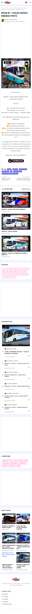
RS (27, 274)
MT (18, 271)
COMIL (20, 460)
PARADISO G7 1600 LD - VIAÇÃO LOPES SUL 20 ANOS (17, 364)
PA (22, 271)
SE (7, 277)
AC (3, 269)
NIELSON (5, 466)
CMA (16, 460)
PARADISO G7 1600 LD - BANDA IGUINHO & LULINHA (16, 408)
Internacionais (7, 604)
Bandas (5, 594)
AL (7, 269)
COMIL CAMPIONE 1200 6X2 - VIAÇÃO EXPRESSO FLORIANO (17, 352)
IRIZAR (9, 169)
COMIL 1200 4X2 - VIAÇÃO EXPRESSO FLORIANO (21, 527)
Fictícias (5, 597)
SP (11, 171)
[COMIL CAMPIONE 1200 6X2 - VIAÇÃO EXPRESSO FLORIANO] (16, 335)
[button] (30, 2)
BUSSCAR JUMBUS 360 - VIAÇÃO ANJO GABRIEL (15, 375)
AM (10, 269)
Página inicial (5, 8)
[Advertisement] (16, 41)
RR (23, 274)
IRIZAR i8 (15, 169)
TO (14, 277)
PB (25, 271)
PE (3, 274)
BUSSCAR (5, 460)
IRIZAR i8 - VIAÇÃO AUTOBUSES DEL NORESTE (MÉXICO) (14, 254)
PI (6, 274)
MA (7, 271)
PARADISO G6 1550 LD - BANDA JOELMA (9, 526)
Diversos (5, 601)
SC (3, 277)
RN (16, 274)
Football (5, 599)
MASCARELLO (14, 463)
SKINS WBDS (5, 171)
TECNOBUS (11, 466)
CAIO (11, 460)
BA (17, 269)
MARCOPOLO (6, 463)
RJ (13, 274)
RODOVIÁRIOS (23, 169)
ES (28, 269)
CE (21, 269)
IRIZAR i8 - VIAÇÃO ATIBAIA (9, 231)
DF (24, 269)
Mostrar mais (26, 189)
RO (20, 274)
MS (15, 271)
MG (11, 271)
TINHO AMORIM (17, 171)
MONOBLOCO (23, 463)
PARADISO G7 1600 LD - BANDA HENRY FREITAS (17, 386)
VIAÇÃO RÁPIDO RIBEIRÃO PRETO (18, 8)
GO (4, 271)
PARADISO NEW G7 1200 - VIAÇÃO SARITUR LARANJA (16, 396)
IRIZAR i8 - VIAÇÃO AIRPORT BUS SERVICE (13, 209)
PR (9, 274)
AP (14, 269)
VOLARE (18, 466)
